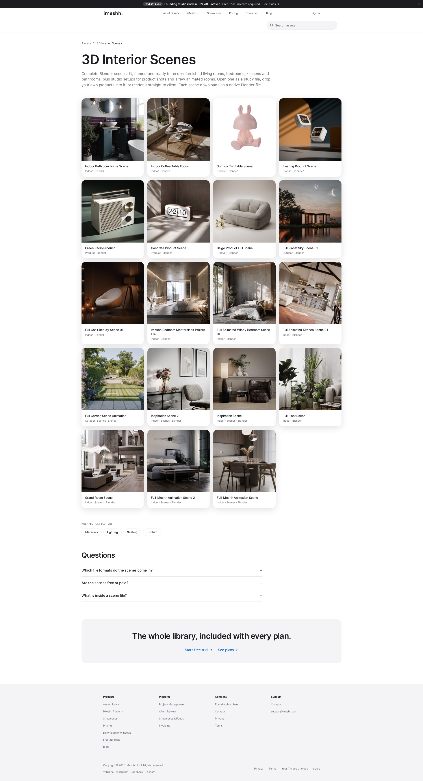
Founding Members (226, 704)
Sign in (316, 13)
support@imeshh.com (284, 711)
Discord (150, 772)
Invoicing (164, 725)
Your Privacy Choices (295, 768)
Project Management (172, 704)
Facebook (137, 772)
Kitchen (152, 532)
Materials (91, 532)
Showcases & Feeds (171, 718)
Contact (220, 711)
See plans (226, 650)
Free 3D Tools (111, 739)
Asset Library (171, 13)
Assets (86, 43)
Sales (316, 768)
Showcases (214, 13)
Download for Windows (117, 732)
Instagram (122, 772)
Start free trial (196, 650)
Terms (219, 725)
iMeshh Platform (113, 711)
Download (252, 13)
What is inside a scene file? (172, 595)
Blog (269, 13)
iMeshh (191, 13)
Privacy (219, 718)
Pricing (233, 13)
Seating (132, 532)
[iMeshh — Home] (113, 13)
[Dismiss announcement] (418, 4)
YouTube (108, 772)
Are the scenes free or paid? (172, 583)
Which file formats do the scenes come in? (172, 570)
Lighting (112, 532)
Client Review (167, 711)
